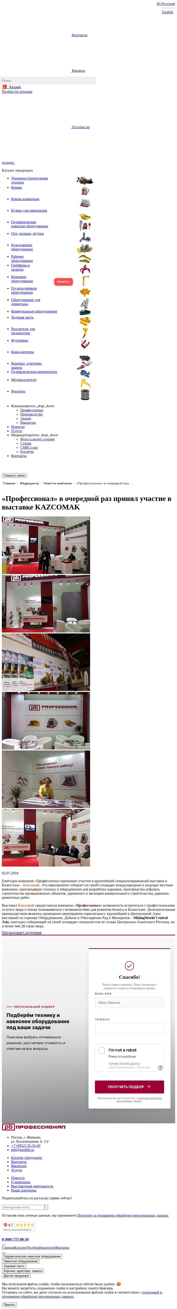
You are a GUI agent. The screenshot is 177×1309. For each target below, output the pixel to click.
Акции (25, 418)
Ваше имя (103, 993)
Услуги (16, 431)
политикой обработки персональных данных (139, 1099)
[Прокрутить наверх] (4, 1244)
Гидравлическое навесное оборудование (32, 1256)
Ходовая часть (14, 1266)
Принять (9, 1304)
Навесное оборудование (21, 1261)
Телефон (102, 1019)
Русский (168, 4)
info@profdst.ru (22, 1150)
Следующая (32, 932)
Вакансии (28, 423)
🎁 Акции (11, 87)
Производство (31, 414)
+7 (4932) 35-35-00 (25, 1146)
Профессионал (31, 410)
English (167, 12)
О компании (20, 1182)
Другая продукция (16, 1275)
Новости (18, 427)
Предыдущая (12, 932)
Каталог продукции (26, 1158)
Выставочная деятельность (32, 1186)
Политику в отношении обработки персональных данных (122, 1215)
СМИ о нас (29, 447)
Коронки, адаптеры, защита (23, 1271)
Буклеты (27, 452)
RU (159, 4)
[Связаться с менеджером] (4, 1253)
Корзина (78, 71)
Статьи (25, 443)
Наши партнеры (23, 1190)
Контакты (79, 35)
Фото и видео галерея (37, 439)
